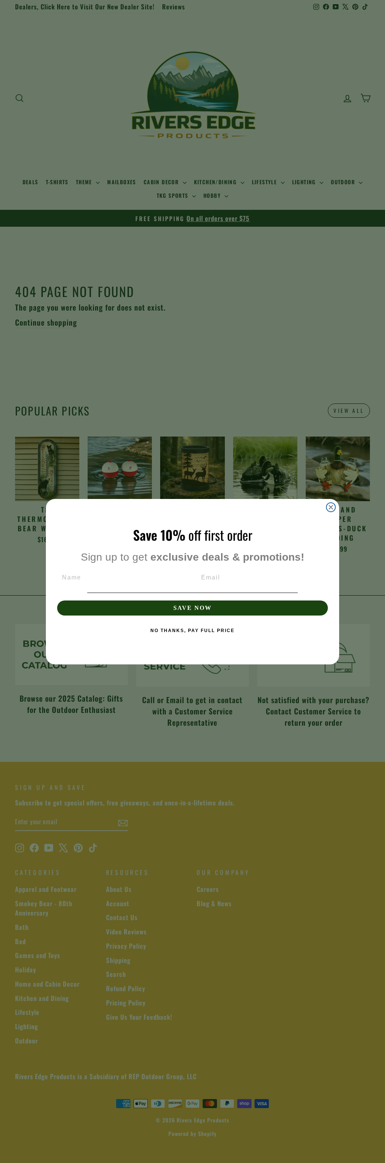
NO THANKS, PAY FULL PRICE (192, 630)
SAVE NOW (192, 608)
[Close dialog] (330, 507)
